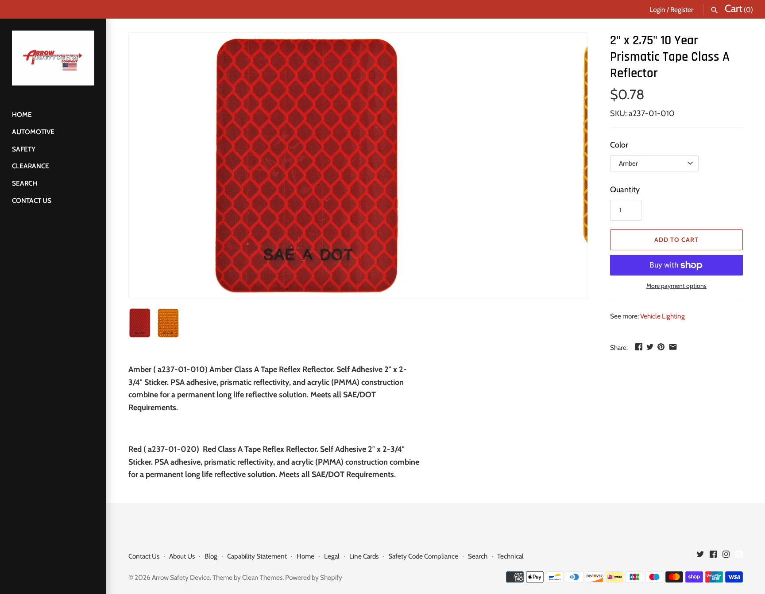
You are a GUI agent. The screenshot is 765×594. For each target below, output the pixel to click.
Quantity (625, 189)
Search (24, 183)
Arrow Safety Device (181, 577)
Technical (510, 556)
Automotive (33, 132)
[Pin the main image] (661, 347)
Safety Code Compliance (423, 556)
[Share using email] (672, 347)
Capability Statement (257, 556)
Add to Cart (676, 240)
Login (657, 9)
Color (619, 145)
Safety (23, 149)
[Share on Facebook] (638, 347)
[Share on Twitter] (649, 347)
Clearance (30, 166)
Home (22, 114)
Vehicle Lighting (662, 316)
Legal (332, 556)
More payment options (676, 286)
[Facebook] (713, 556)
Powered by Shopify (313, 577)
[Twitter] (700, 556)
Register (681, 9)
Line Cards (364, 556)
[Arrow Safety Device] (53, 58)
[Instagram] (726, 556)
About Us (182, 556)
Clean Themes (262, 577)
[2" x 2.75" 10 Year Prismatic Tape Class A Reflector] (306, 166)
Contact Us (31, 200)
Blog (211, 556)
